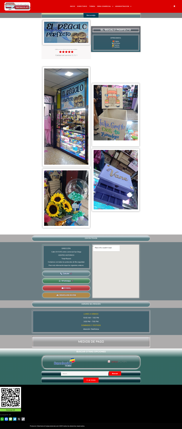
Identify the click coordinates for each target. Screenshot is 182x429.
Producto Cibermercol (37, 426)
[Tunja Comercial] (17, 6)
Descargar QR (10, 410)
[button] (91, 15)
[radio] (60, 52)
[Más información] (174, 6)
